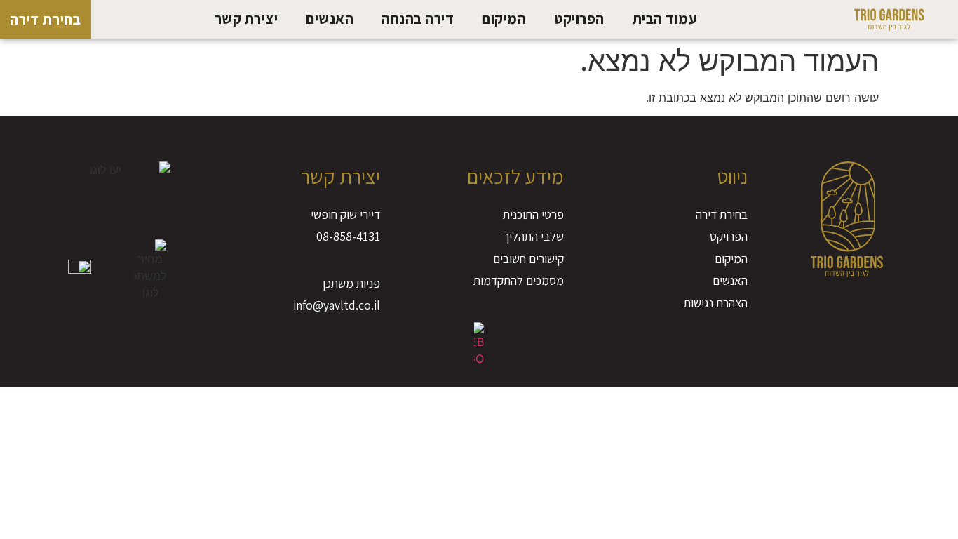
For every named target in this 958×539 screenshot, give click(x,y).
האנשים (329, 18)
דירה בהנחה (418, 18)
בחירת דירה (45, 19)
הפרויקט (579, 18)
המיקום (504, 18)
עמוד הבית (665, 18)
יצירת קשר (246, 18)
